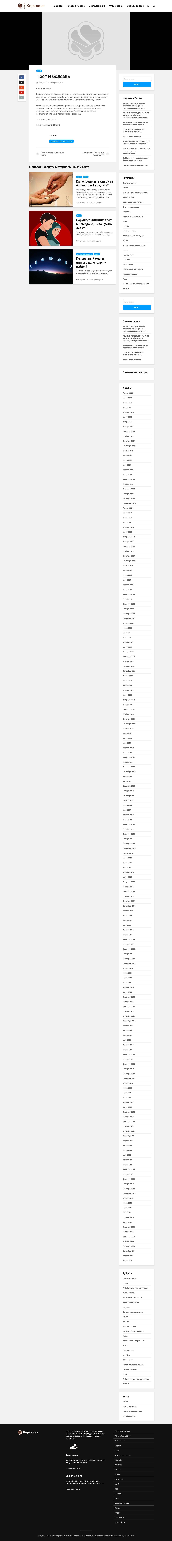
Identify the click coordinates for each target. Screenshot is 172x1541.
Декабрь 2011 (129, 1121)
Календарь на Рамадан (133, 236)
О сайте (58, 5)
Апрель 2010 (128, 1217)
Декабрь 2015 (129, 891)
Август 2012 (128, 1083)
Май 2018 (127, 781)
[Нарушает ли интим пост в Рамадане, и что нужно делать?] (51, 228)
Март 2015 (127, 935)
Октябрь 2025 (129, 441)
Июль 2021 (127, 680)
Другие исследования (84, 254)
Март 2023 (127, 589)
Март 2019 (127, 752)
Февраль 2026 (129, 422)
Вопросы (126, 212)
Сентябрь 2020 (129, 724)
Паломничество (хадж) (133, 269)
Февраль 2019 (129, 757)
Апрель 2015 (128, 930)
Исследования (97, 5)
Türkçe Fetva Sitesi (123, 1436)
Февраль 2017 (129, 824)
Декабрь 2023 (129, 546)
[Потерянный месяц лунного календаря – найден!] (51, 266)
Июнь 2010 (127, 1208)
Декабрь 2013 (129, 1006)
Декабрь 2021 (129, 657)
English (118, 1445)
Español (118, 1493)
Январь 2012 (128, 1117)
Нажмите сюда (73, 1468)
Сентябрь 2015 (129, 906)
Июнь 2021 (127, 685)
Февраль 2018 (129, 786)
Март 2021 (127, 695)
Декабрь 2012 (129, 1064)
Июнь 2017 (127, 805)
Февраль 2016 (129, 882)
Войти (125, 1402)
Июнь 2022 (127, 633)
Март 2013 (127, 1049)
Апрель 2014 (128, 987)
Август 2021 (128, 676)
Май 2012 (127, 1097)
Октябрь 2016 (129, 843)
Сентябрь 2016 (129, 848)
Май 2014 (127, 982)
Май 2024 (127, 522)
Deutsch (118, 1465)
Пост (39, 71)
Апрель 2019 (128, 748)
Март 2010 (127, 1222)
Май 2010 (127, 1212)
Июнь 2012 (127, 1093)
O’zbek (117, 1474)
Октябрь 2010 (129, 1188)
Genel (125, 188)
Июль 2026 (127, 398)
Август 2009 (128, 1256)
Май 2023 (127, 580)
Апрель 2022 (128, 642)
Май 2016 (127, 867)
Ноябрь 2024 (128, 494)
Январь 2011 (128, 1174)
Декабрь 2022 (129, 604)
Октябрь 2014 (129, 958)
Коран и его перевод (132, 136)
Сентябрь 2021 (129, 671)
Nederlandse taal (122, 1503)
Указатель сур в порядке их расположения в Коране (135, 123)
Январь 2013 (128, 1059)
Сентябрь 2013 (129, 1021)
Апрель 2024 (128, 527)
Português (119, 1479)
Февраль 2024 (129, 537)
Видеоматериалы (131, 207)
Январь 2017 (128, 829)
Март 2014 (127, 992)
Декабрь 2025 (129, 431)
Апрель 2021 (128, 690)
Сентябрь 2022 (129, 618)
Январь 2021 (128, 704)
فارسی (117, 1484)
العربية (117, 1450)
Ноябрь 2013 (128, 1011)
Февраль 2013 (129, 1054)
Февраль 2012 (129, 1112)
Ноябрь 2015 (128, 896)
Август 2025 (128, 450)
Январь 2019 (128, 762)
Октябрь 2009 (129, 1246)
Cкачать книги (129, 183)
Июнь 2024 (127, 517)
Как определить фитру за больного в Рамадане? (94, 183)
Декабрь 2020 (129, 709)
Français (118, 1460)
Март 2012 (127, 1107)
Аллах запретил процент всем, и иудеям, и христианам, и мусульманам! (136, 150)
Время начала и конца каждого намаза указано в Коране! (137, 142)
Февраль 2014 (129, 997)
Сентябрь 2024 (129, 503)
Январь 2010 (128, 1232)
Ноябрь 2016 (128, 839)
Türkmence (119, 1517)
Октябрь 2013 (129, 1016)
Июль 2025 (127, 455)
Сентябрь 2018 (129, 771)
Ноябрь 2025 (128, 436)
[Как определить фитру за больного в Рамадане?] (51, 189)
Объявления (128, 264)
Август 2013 (128, 1026)
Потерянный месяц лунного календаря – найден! (91, 262)
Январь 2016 (128, 886)
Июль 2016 (127, 858)
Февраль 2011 (129, 1169)
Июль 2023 (127, 570)
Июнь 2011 (127, 1150)
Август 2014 (128, 968)
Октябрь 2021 (129, 666)
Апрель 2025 (128, 470)
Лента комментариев (132, 1411)
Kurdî (117, 1498)
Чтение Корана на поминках (135, 165)
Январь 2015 (128, 944)
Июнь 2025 (127, 460)
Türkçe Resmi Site (122, 1431)
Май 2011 (127, 1155)
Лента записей (129, 1406)
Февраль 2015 (129, 939)
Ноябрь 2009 (128, 1241)
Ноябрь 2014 (128, 954)
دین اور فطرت (120, 1522)
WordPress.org (129, 1416)
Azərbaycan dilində (122, 1455)
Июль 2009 (127, 1260)
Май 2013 (127, 1040)
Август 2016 (128, 853)
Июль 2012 (127, 1088)
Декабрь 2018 (129, 767)
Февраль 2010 (129, 1227)
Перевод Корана (75, 5)
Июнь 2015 (127, 920)
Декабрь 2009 (129, 1236)
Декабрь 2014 (129, 949)
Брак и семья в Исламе (133, 202)
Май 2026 (127, 407)
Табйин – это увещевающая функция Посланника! (135, 159)
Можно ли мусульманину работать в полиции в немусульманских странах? (135, 105)
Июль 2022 (127, 628)
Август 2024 (128, 508)
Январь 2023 (128, 599)
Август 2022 (128, 623)
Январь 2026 (128, 426)
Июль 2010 (127, 1203)
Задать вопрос (135, 5)
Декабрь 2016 (129, 834)
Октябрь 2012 (129, 1073)
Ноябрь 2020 (128, 714)
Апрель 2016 (128, 872)
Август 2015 (128, 911)
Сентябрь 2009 (129, 1251)
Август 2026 (128, 393)
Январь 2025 (128, 484)
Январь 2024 (128, 541)
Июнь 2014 (127, 978)
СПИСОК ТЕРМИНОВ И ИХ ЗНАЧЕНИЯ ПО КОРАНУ (133, 130)
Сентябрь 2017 (129, 795)
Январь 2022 (128, 652)
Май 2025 (127, 465)
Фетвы (126, 288)
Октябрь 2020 (129, 719)
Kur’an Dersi (120, 1441)
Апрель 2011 (128, 1160)
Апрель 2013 (128, 1045)
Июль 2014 (127, 973)
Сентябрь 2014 (129, 963)
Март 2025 (127, 474)
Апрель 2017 (128, 815)
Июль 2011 (127, 1145)
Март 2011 (127, 1164)
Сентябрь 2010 (129, 1193)
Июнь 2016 (127, 863)
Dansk (117, 1508)
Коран (125, 240)
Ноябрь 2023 (128, 551)
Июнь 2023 (127, 575)
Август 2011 (128, 1141)
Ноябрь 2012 (128, 1069)
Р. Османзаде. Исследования (136, 284)
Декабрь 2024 (129, 489)
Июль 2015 (127, 915)
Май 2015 (127, 925)
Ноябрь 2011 (128, 1126)
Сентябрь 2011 (129, 1136)
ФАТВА (118, 1469)
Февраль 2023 (129, 594)
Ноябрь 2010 (128, 1184)
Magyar (118, 1513)
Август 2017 (128, 800)
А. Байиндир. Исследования (135, 192)
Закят (79, 177)
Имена (126, 226)
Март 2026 (127, 417)
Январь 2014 (128, 1002)
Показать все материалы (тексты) (61, 141)
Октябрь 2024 (129, 498)
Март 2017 (127, 819)
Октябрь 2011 (129, 1131)
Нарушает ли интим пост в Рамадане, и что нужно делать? (94, 224)
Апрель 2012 (128, 1102)
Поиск (137, 84)
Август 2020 (128, 728)
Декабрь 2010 (129, 1179)
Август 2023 (128, 565)
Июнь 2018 (127, 776)
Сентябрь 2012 (129, 1078)
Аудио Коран (116, 5)
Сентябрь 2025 (129, 446)
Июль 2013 (127, 1030)
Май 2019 (127, 743)
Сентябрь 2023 (129, 561)
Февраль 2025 (129, 479)
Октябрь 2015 (129, 901)
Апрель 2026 (128, 412)
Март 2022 (127, 647)
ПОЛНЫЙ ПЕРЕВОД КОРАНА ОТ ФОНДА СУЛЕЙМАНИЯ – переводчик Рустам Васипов (136, 115)
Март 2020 (127, 738)
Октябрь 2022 (129, 613)
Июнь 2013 (127, 1035)
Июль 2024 (127, 513)
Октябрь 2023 (129, 556)
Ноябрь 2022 (128, 609)
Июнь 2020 (127, 733)
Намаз (125, 250)
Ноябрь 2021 (128, 661)
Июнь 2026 (127, 402)
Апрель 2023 (128, 585)
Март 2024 (127, 532)
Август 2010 (128, 1198)
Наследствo (128, 255)
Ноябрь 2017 (128, 791)
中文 (116, 1489)
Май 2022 (127, 637)
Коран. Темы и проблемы (134, 245)
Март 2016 (127, 877)
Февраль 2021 (129, 700)
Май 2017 (127, 810)
